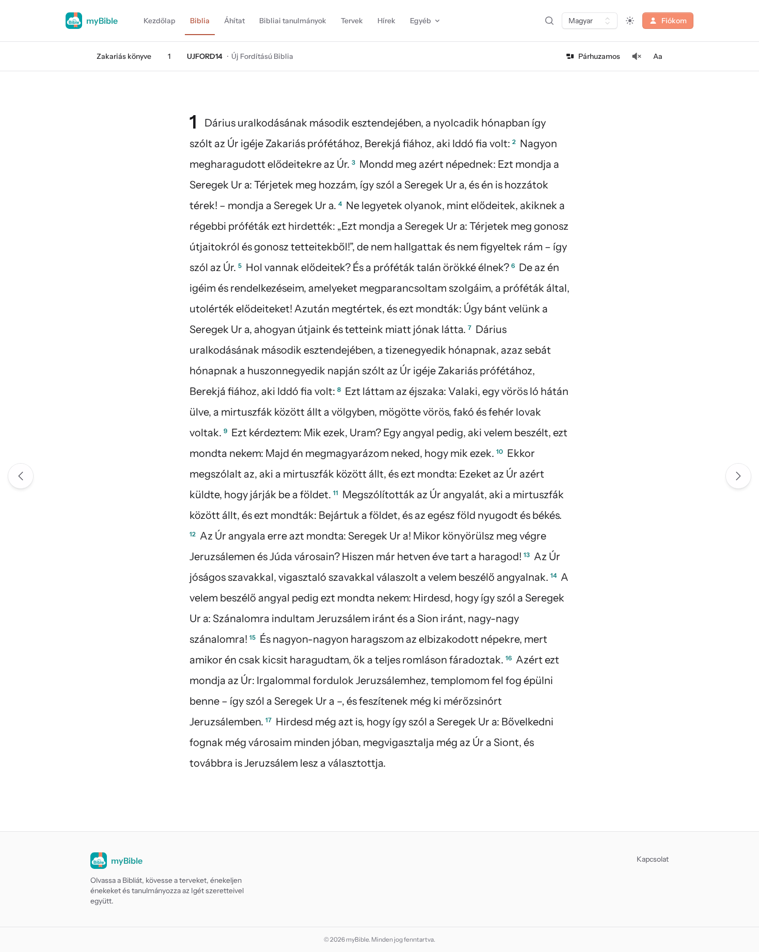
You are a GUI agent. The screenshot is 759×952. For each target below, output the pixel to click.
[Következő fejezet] (738, 476)
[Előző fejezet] (20, 476)
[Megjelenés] (630, 20)
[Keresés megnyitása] (549, 20)
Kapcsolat (653, 859)
